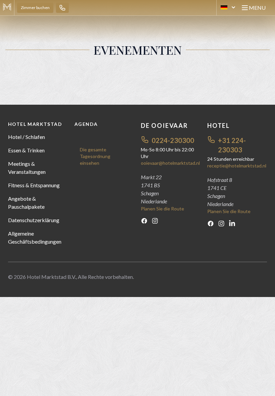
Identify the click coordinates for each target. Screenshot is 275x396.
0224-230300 (173, 140)
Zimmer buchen (35, 7)
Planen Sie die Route (162, 208)
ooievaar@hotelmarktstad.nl (170, 163)
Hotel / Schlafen (26, 137)
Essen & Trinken (26, 150)
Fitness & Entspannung (34, 185)
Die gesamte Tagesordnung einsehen (95, 156)
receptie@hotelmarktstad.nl (236, 165)
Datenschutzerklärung (33, 220)
